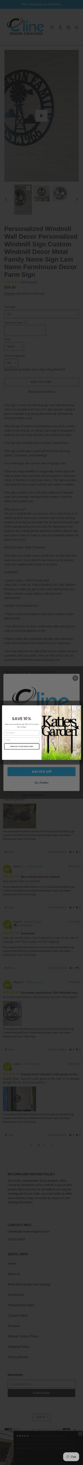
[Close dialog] (78, 707)
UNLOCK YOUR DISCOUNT (22, 746)
